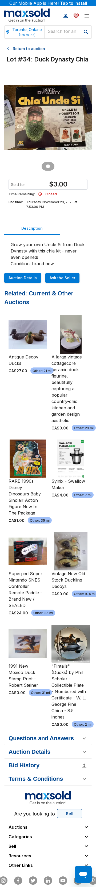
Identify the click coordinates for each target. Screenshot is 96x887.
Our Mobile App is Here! (48, 3)
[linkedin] (48, 880)
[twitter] (33, 880)
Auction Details (23, 278)
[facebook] (18, 880)
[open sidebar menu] (87, 15)
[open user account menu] (65, 15)
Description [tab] (32, 228)
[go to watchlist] (76, 15)
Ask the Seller (62, 278)
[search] (86, 32)
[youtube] (63, 880)
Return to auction (29, 48)
